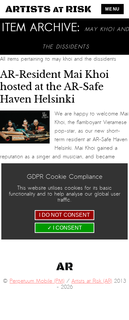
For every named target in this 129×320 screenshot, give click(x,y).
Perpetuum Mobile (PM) (37, 281)
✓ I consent (64, 228)
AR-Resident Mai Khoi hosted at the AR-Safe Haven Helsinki (54, 87)
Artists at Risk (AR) (91, 281)
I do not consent (64, 215)
